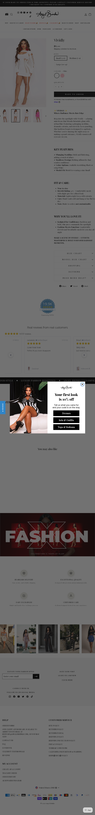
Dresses (66, 413)
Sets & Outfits (66, 420)
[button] (2, 407)
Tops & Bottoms (66, 427)
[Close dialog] (82, 384)
